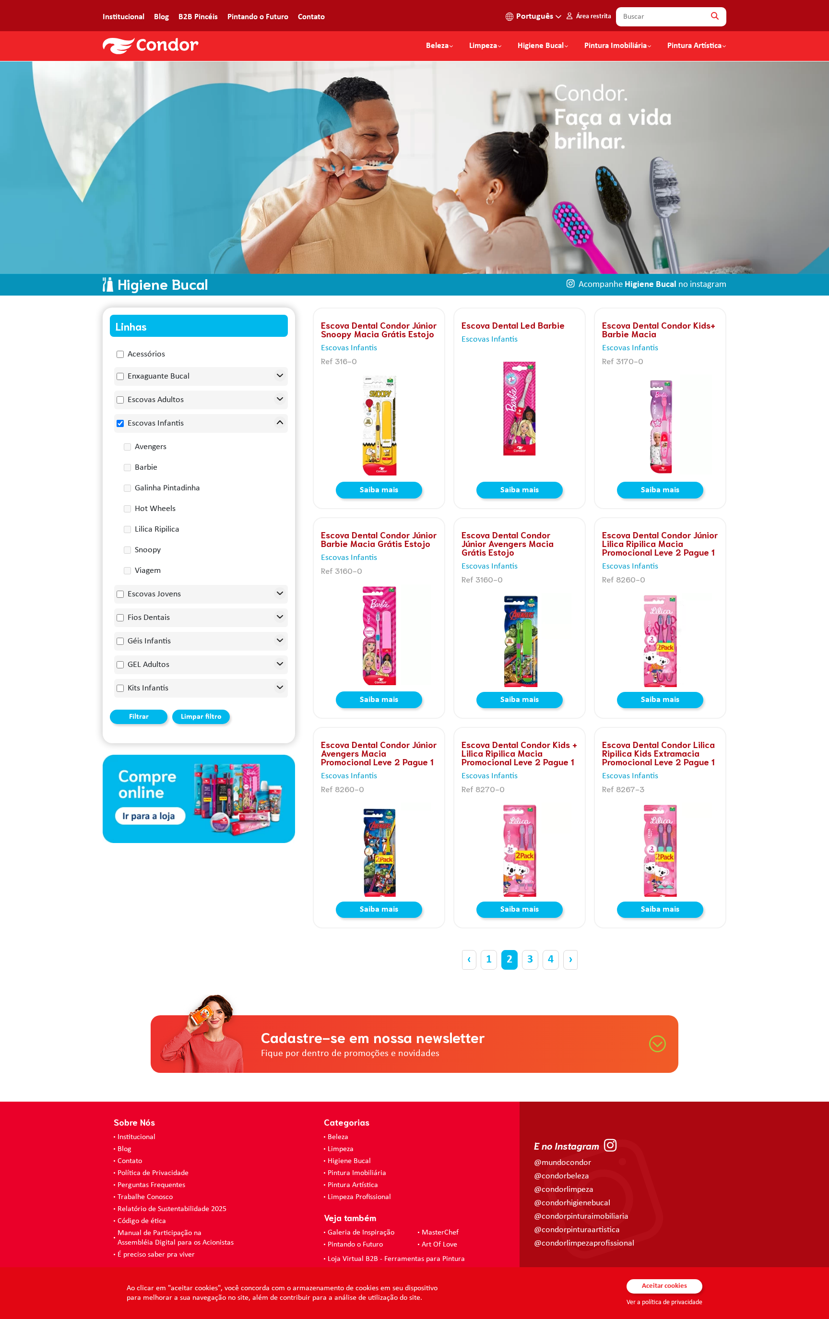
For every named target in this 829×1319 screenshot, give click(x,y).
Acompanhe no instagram (652, 284)
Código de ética (142, 1221)
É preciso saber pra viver (156, 1255)
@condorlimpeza (563, 1189)
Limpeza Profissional (359, 1197)
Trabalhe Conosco (145, 1197)
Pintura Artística (694, 46)
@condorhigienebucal (572, 1203)
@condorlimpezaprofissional (584, 1243)
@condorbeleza (561, 1176)
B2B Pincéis (198, 17)
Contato (311, 17)
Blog (161, 17)
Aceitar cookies (664, 1286)
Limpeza (341, 1149)
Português (534, 16)
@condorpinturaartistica (577, 1230)
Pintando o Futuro (257, 17)
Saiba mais (379, 490)
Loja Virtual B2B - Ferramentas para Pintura (396, 1259)
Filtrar (139, 717)
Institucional (123, 17)
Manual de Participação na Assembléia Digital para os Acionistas (176, 1238)
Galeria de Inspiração (361, 1232)
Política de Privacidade (153, 1173)
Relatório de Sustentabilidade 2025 (172, 1209)
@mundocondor (562, 1162)
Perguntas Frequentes (151, 1185)
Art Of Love (439, 1244)
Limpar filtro (201, 717)
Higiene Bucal (541, 46)
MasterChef (440, 1232)
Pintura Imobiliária (615, 46)
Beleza (437, 46)
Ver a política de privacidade (664, 1302)
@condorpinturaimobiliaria (581, 1216)
